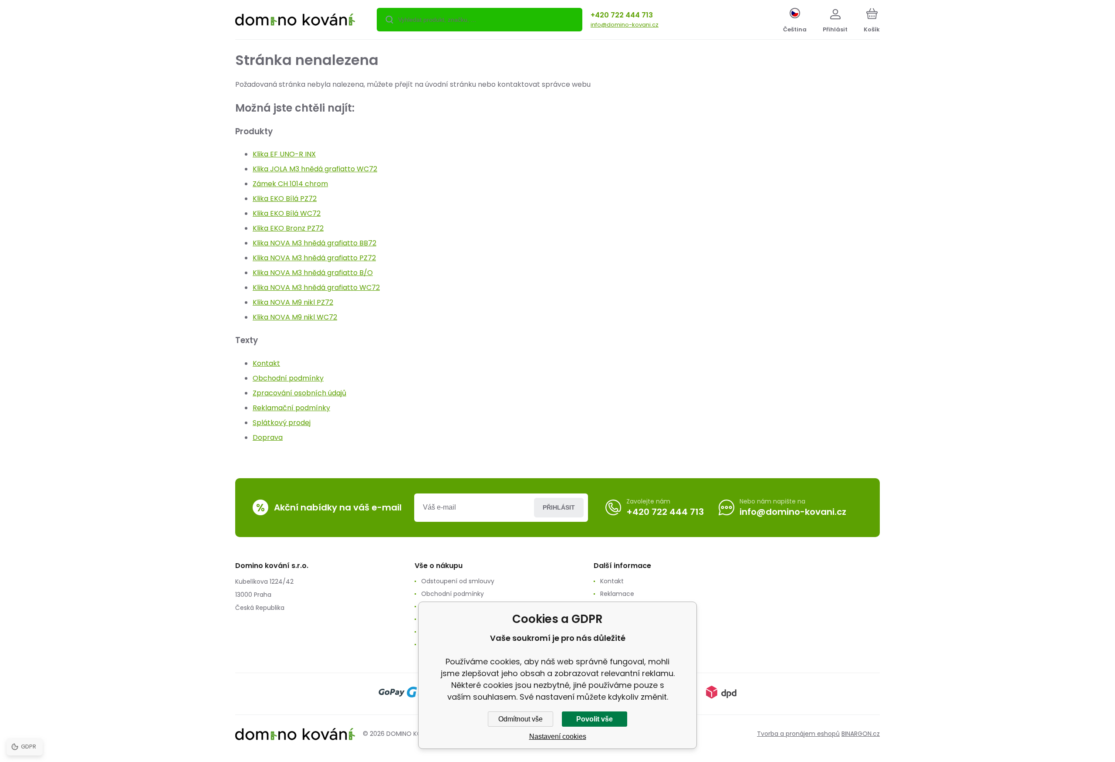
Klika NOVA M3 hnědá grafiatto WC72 (316, 287)
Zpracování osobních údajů (299, 393)
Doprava (268, 437)
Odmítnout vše (520, 719)
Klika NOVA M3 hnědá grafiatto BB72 (314, 243)
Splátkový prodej (282, 423)
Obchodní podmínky (288, 378)
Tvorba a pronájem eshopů (798, 733)
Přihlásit (559, 507)
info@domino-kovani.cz (625, 24)
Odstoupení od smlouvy (457, 581)
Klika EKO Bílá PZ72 (285, 199)
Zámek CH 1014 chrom (290, 184)
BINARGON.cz (860, 733)
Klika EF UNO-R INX (284, 154)
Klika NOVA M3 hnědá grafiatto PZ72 (314, 258)
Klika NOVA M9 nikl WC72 (295, 317)
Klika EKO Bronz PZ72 (288, 228)
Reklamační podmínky (291, 408)
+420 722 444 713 (622, 15)
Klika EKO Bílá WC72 (287, 213)
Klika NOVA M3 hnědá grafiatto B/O (313, 273)
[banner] (295, 21)
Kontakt (266, 363)
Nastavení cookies (557, 736)
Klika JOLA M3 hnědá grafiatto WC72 (315, 169)
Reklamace (617, 593)
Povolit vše (594, 719)
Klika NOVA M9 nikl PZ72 (293, 302)
